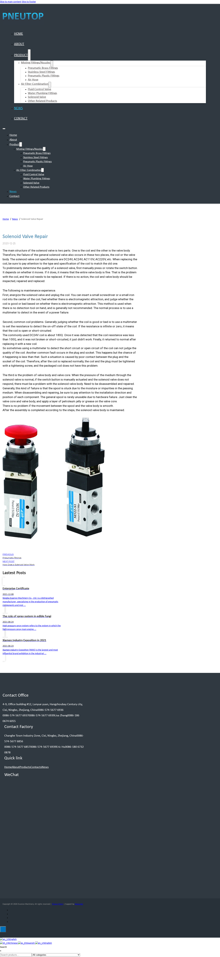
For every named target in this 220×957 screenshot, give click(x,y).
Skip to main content (10, 2)
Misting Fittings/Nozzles (35, 62)
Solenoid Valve (31, 183)
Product (21, 55)
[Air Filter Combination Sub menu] (49, 85)
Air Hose (33, 79)
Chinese (13, 943)
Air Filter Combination (34, 84)
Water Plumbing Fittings (36, 178)
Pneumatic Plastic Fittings (43, 75)
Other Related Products (42, 101)
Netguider (79, 904)
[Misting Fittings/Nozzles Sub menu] (51, 63)
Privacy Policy (57, 904)
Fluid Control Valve (33, 174)
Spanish (31, 943)
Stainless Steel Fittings (35, 157)
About (19, 44)
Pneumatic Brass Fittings (37, 153)
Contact (21, 118)
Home (18, 34)
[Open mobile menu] (4, 128)
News (18, 108)
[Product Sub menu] (29, 55)
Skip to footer (29, 2)
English (13, 939)
